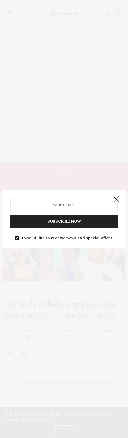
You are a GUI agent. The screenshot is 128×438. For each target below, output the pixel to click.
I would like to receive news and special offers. (67, 238)
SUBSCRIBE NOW (64, 221)
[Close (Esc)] (116, 199)
